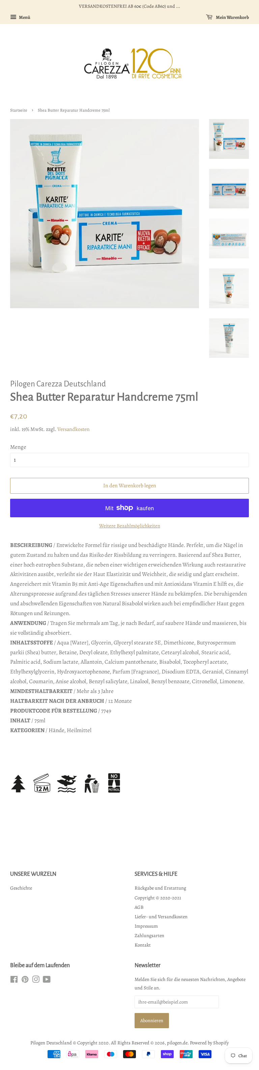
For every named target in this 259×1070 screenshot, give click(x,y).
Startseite (18, 110)
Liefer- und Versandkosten (161, 916)
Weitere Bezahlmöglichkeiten (129, 525)
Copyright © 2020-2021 (158, 897)
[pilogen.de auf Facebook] (14, 980)
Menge (18, 447)
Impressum (146, 926)
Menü (24, 17)
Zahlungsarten (149, 935)
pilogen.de (177, 1042)
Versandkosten (73, 429)
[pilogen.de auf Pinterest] (25, 980)
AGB (139, 907)
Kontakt (143, 945)
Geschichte (21, 888)
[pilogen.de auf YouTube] (47, 980)
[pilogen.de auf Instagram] (35, 980)
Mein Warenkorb (232, 17)
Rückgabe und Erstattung (160, 888)
